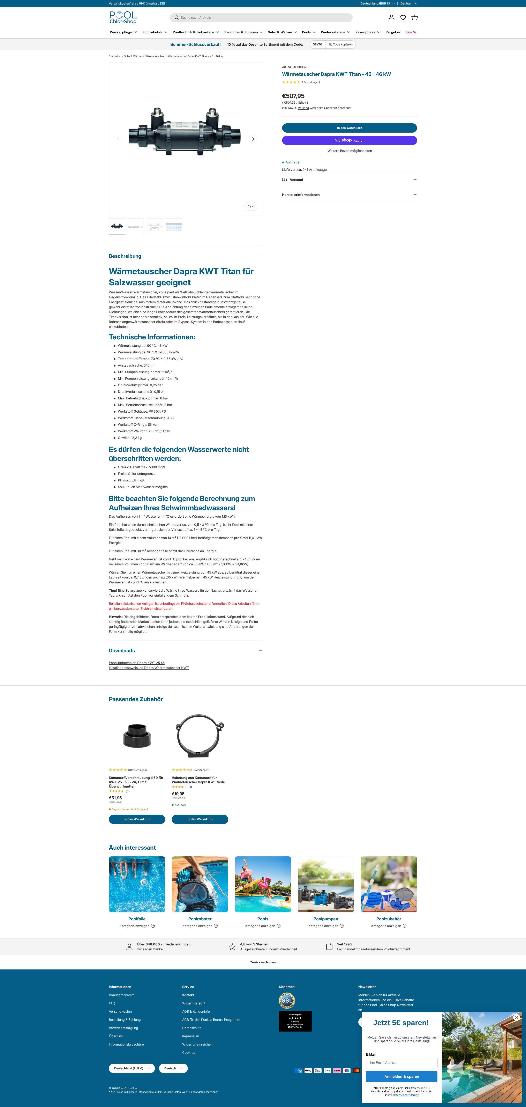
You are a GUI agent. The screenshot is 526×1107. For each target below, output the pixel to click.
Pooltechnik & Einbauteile (193, 32)
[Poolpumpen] (326, 884)
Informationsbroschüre (126, 1044)
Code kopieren (343, 44)
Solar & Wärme (280, 32)
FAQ (112, 1003)
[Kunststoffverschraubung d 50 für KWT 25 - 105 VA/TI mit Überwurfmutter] (137, 736)
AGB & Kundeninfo (196, 1011)
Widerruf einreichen (197, 1044)
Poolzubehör (152, 32)
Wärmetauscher (154, 56)
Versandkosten (120, 1011)
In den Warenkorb (349, 127)
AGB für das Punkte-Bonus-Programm (211, 1020)
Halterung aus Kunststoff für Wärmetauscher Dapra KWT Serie (198, 780)
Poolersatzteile (333, 32)
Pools (306, 32)
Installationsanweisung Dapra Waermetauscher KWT (149, 668)
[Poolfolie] (137, 884)
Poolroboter (200, 918)
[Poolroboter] (200, 884)
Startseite (114, 56)
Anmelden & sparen (401, 1077)
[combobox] (261, 17)
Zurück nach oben (263, 962)
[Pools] (263, 884)
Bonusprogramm (122, 995)
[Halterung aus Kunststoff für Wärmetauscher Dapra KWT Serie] (200, 736)
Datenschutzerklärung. (406, 1095)
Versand (303, 107)
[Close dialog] (516, 1017)
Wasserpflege (121, 32)
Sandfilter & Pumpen (241, 32)
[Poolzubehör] (389, 884)
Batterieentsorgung (123, 1028)
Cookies (188, 1052)
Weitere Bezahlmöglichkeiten (350, 150)
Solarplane (133, 590)
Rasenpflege (365, 32)
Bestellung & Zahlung (125, 1020)
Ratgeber (393, 32)
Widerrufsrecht (193, 1003)
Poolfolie (137, 918)
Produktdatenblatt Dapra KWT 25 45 (137, 663)
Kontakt (188, 995)
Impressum (190, 1036)
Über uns (116, 1036)
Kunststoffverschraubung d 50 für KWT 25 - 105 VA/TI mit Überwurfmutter (136, 782)
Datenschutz (191, 1028)
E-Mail (370, 1054)
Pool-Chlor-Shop (128, 1088)
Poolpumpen (326, 918)
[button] (414, 17)
